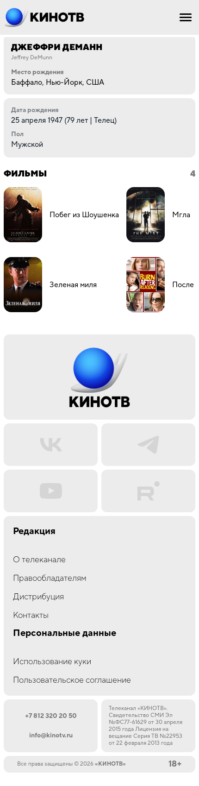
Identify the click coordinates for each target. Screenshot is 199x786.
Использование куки (52, 661)
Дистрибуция (38, 596)
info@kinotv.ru (51, 735)
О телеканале (39, 559)
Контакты (31, 615)
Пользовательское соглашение (72, 680)
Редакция (34, 531)
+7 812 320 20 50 (51, 716)
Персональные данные (64, 633)
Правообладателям (50, 578)
